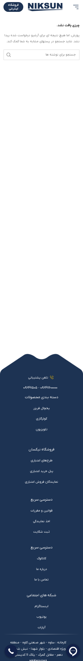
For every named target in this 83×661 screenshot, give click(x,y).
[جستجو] (8, 54)
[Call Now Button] (11, 651)
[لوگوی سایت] (45, 7)
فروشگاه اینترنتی (13, 7)
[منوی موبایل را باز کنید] (76, 7)
